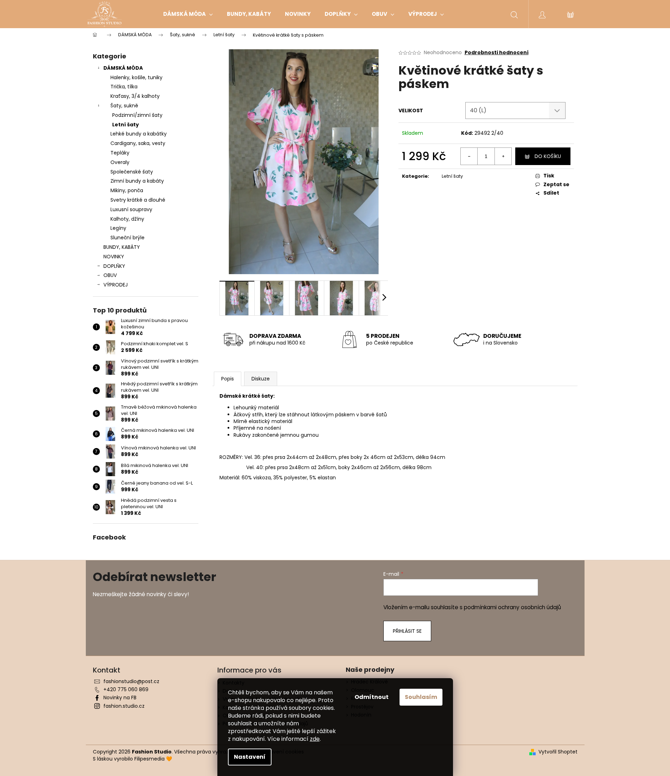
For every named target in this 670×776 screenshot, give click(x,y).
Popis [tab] (227, 378)
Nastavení (250, 757)
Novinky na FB (119, 697)
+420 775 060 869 (125, 689)
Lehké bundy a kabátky (138, 133)
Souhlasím (421, 697)
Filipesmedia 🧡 (153, 758)
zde (315, 739)
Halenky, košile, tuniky (136, 77)
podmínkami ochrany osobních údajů (512, 607)
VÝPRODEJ (115, 284)
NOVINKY (113, 256)
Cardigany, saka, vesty (137, 143)
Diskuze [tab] (260, 378)
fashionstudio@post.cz (131, 681)
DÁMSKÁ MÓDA (123, 67)
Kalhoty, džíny (127, 218)
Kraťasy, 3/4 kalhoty (135, 96)
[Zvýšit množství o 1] (502, 156)
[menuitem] (188, 14)
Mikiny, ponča (126, 190)
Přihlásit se (407, 631)
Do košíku (548, 156)
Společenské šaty (131, 171)
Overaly (119, 162)
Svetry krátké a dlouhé (137, 199)
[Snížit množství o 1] (469, 156)
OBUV (110, 275)
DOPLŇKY (114, 266)
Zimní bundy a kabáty (137, 180)
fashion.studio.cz (124, 705)
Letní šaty (125, 124)
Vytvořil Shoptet (558, 752)
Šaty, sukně (124, 105)
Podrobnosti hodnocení (497, 52)
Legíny (118, 228)
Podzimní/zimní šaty (137, 115)
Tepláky (119, 152)
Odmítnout (372, 697)
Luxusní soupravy (131, 209)
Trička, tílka (124, 86)
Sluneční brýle (127, 237)
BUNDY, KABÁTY (121, 247)
